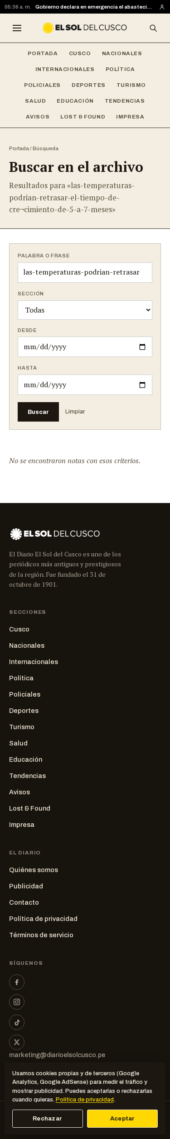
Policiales (42, 85)
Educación (75, 101)
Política (120, 69)
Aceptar (122, 1118)
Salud (35, 101)
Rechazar (47, 1118)
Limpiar (75, 411)
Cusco (80, 53)
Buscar (38, 411)
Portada (43, 53)
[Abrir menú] (16, 28)
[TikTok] (16, 1022)
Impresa (130, 116)
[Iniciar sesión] (162, 7)
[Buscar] (153, 28)
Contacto (24, 902)
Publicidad (26, 886)
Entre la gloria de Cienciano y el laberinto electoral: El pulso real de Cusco (95, 7)
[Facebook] (16, 982)
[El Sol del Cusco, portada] (85, 28)
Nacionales (122, 53)
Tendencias (125, 101)
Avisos (38, 116)
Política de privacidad (43, 918)
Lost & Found (82, 116)
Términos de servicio (41, 935)
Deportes (89, 85)
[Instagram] (16, 1002)
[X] (16, 1042)
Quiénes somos (33, 869)
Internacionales (65, 69)
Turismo (131, 85)
